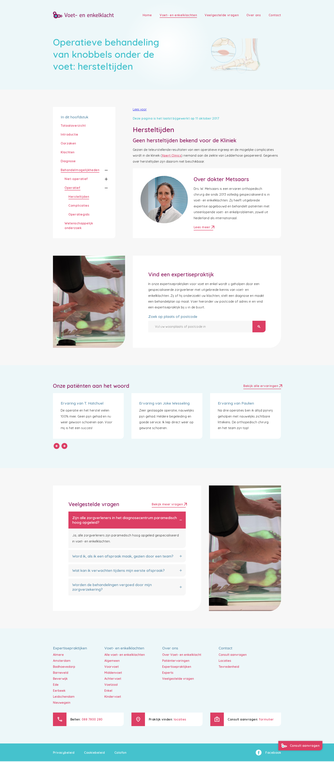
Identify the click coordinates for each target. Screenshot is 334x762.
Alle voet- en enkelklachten (124, 655)
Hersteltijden (78, 197)
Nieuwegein (61, 702)
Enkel (108, 690)
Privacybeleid (63, 752)
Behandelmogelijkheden (80, 170)
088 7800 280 (92, 719)
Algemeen (112, 661)
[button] (103, 170)
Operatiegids (79, 214)
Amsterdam (62, 661)
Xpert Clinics (171, 155)
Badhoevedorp (64, 667)
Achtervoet (112, 679)
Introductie (69, 134)
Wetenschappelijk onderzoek (79, 225)
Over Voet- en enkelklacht (181, 655)
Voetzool (111, 684)
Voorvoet (111, 667)
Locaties (225, 661)
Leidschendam (64, 696)
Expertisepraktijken (176, 667)
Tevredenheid (229, 667)
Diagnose (68, 161)
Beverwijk (60, 679)
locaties (180, 719)
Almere (58, 655)
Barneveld (60, 673)
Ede (56, 684)
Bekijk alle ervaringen (262, 386)
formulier (266, 719)
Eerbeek (59, 690)
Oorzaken (68, 143)
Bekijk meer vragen (169, 504)
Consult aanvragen (233, 655)
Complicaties (78, 205)
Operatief (72, 188)
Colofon (120, 752)
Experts (167, 673)
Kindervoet (112, 696)
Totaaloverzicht (73, 125)
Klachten (68, 152)
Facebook (273, 752)
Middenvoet (113, 673)
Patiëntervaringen (175, 661)
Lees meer (203, 227)
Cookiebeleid (94, 752)
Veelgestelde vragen (178, 679)
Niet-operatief (76, 179)
